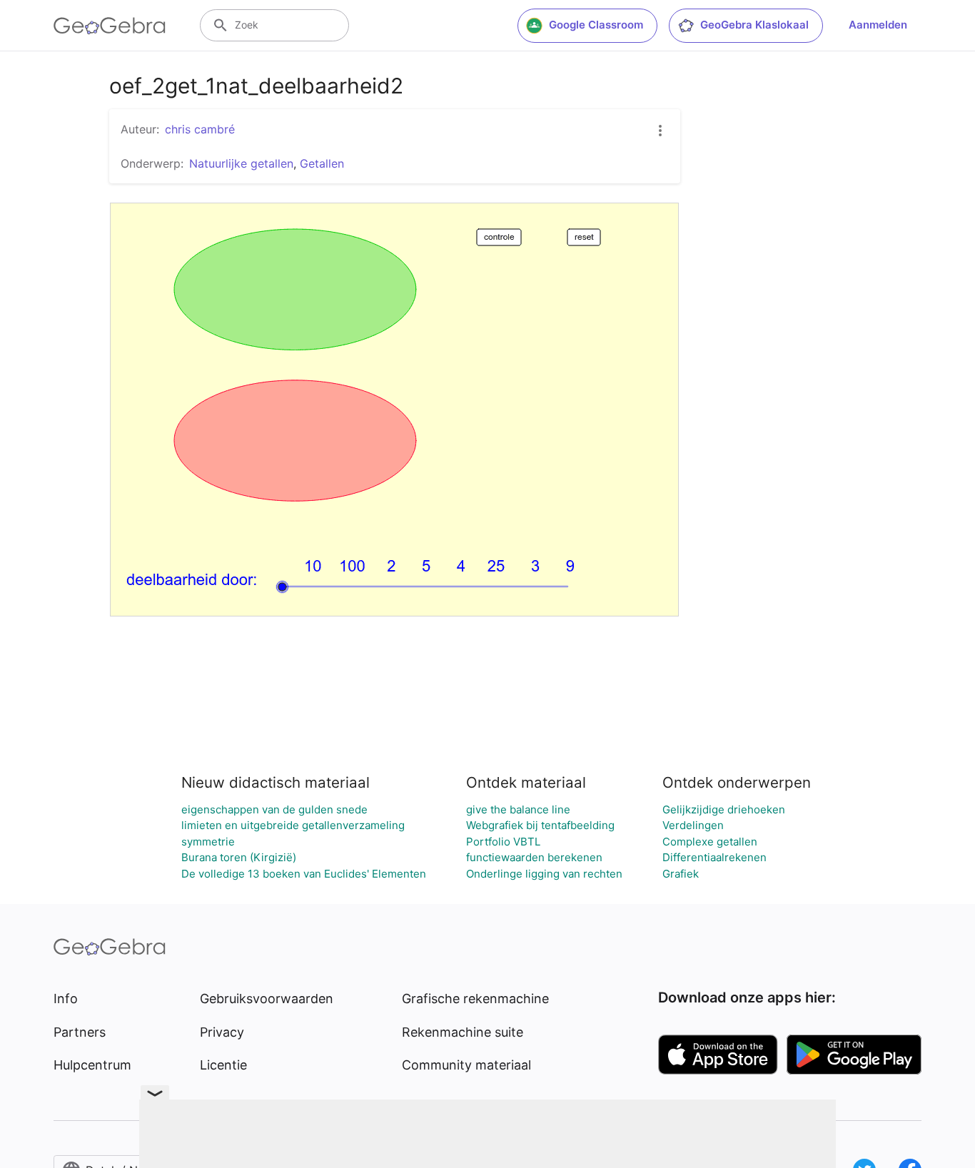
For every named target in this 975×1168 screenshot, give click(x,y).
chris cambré (200, 129)
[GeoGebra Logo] (110, 25)
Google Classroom (596, 24)
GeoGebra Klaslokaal (754, 24)
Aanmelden (878, 24)
